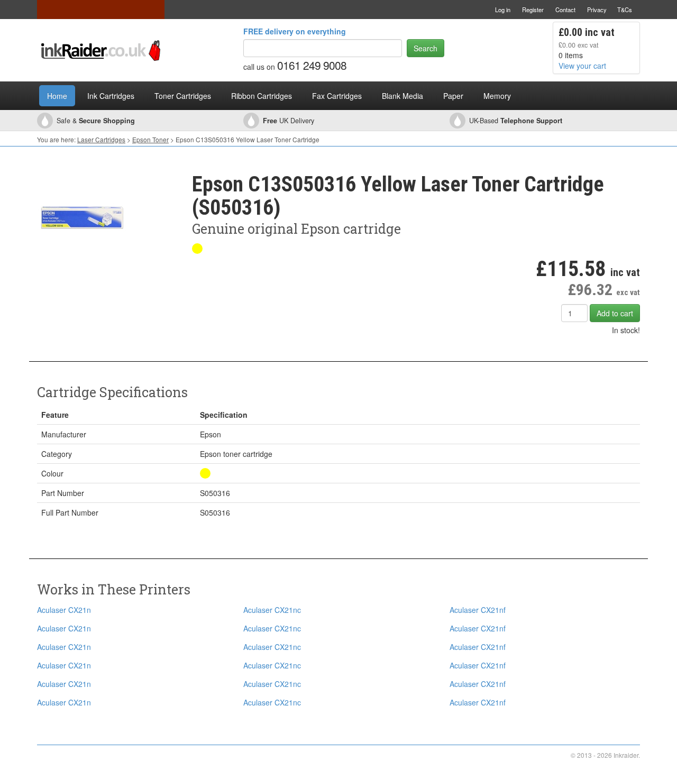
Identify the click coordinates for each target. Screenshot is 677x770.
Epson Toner (150, 139)
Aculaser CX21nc (272, 609)
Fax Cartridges (337, 95)
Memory (497, 95)
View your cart (582, 65)
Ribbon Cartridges (261, 95)
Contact (565, 9)
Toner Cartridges (182, 95)
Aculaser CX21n (64, 609)
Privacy (597, 9)
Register (533, 9)
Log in (502, 9)
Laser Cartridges (101, 139)
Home (57, 95)
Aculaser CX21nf (478, 609)
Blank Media (402, 95)
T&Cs (624, 9)
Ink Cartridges (110, 95)
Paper (453, 95)
